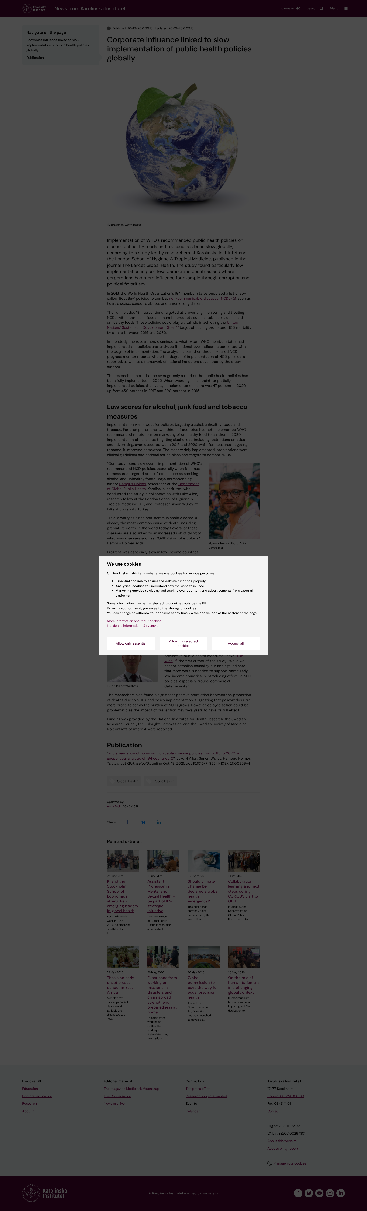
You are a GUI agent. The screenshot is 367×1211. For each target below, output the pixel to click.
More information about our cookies (134, 621)
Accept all (236, 643)
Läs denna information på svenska (132, 626)
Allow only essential (131, 643)
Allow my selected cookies (183, 643)
